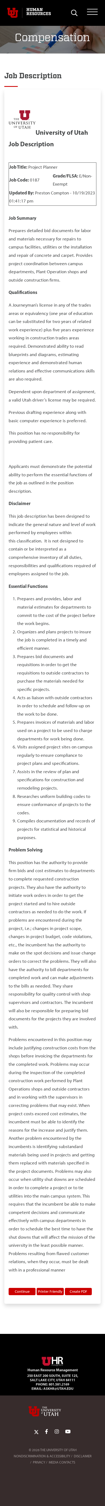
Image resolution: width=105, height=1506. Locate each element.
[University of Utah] (52, 1411)
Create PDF (78, 1291)
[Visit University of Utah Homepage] (12, 13)
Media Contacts (62, 1462)
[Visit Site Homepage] (52, 1360)
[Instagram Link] (57, 1431)
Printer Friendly (50, 1291)
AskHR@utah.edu (58, 1388)
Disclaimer (83, 1456)
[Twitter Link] (36, 1431)
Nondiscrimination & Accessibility (42, 1456)
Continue (22, 1291)
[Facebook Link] (46, 1431)
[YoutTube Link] (68, 1431)
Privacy (39, 1462)
